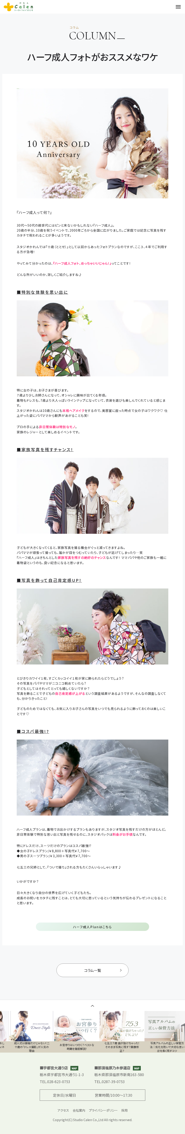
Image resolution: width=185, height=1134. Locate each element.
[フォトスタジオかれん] (18, 7)
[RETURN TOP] (92, 1005)
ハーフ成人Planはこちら (92, 927)
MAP (74, 1068)
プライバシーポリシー (103, 1110)
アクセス (63, 1110)
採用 (124, 1110)
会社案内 (79, 1110)
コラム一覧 (92, 970)
